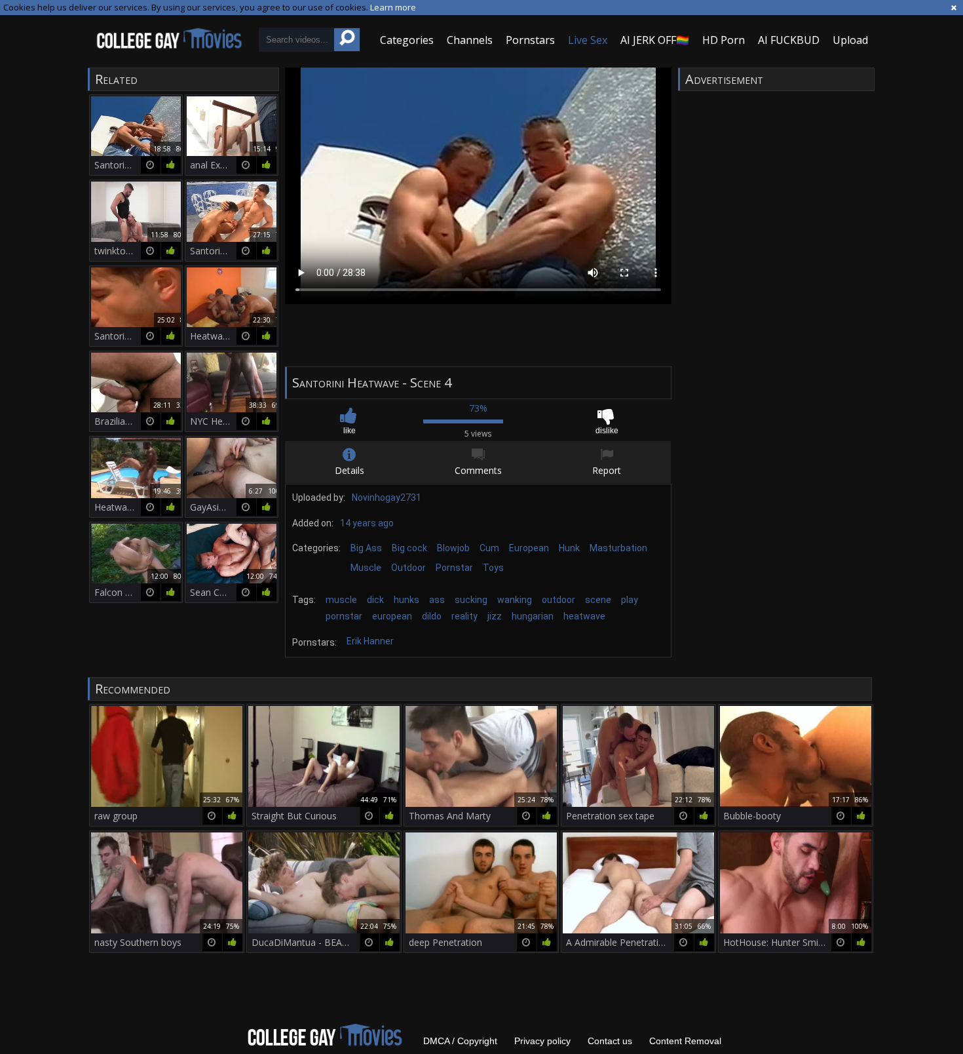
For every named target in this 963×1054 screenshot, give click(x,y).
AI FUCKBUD (789, 40)
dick (375, 600)
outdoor (558, 600)
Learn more (393, 7)
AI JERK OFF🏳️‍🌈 (654, 40)
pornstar (344, 616)
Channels (470, 40)
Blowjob (453, 548)
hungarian (533, 616)
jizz (494, 616)
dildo (432, 616)
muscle (341, 600)
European (529, 548)
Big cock (409, 548)
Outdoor (408, 567)
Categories (407, 40)
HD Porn (723, 40)
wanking (514, 600)
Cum (489, 548)
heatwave (584, 616)
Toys (493, 567)
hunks (406, 600)
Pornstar (454, 567)
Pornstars (530, 40)
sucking (471, 600)
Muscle (365, 567)
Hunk (569, 548)
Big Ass (366, 548)
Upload (850, 40)
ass (437, 600)
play (629, 600)
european (392, 616)
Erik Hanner (370, 641)
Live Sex (587, 40)
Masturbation (618, 548)
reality (464, 616)
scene (598, 600)
